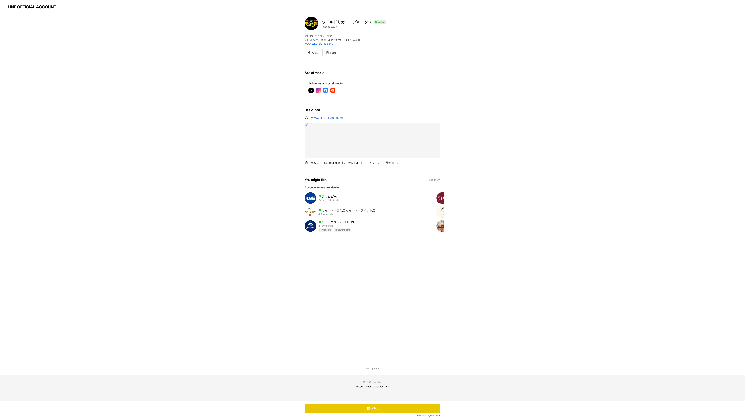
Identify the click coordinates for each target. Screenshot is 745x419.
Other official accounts (377, 386)
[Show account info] (380, 22)
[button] (331, 52)
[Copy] (396, 163)
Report (359, 386)
